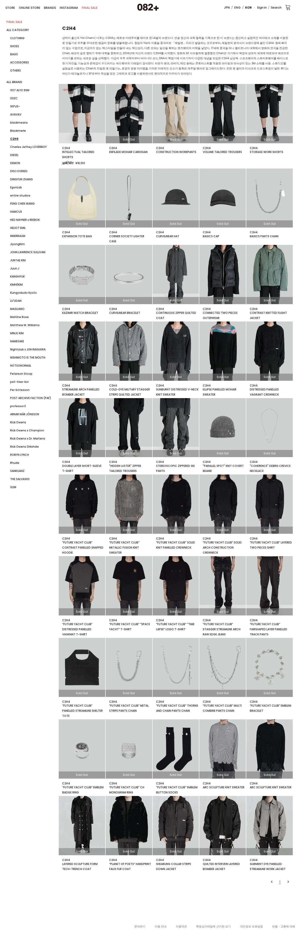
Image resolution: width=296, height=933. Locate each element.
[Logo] (148, 7)
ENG (237, 7)
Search (276, 7)
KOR (248, 7)
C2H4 (66, 148)
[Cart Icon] (288, 7)
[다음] (288, 882)
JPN (227, 7)
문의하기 (139, 926)
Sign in (262, 7)
